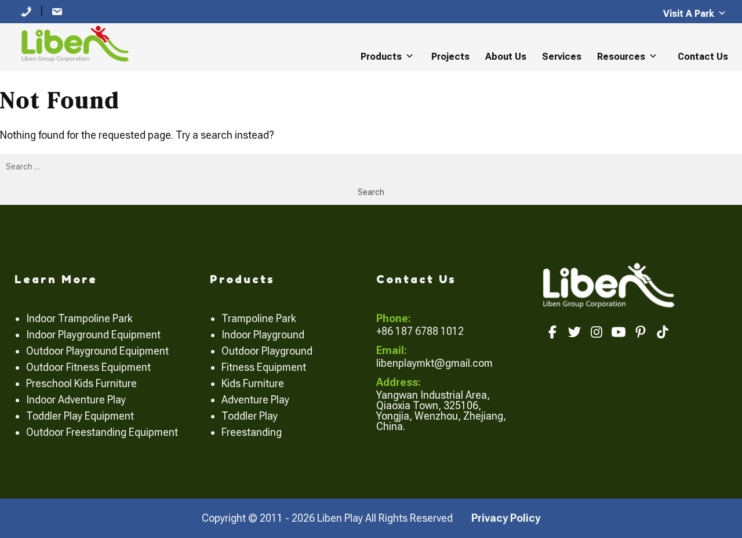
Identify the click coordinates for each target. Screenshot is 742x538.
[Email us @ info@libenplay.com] (57, 11)
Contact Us (703, 56)
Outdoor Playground (266, 351)
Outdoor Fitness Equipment (88, 367)
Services (561, 56)
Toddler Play (249, 416)
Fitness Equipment (263, 367)
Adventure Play (255, 399)
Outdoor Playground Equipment (97, 351)
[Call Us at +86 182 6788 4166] (26, 11)
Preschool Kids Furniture (81, 383)
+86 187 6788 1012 (420, 331)
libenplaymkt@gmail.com (434, 363)
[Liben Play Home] (72, 42)
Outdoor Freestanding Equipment (102, 432)
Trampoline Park (258, 318)
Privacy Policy (505, 518)
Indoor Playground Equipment (93, 334)
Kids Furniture (252, 383)
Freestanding (251, 432)
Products (381, 56)
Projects (450, 56)
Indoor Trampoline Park (79, 318)
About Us (505, 56)
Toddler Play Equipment (80, 416)
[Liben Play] (610, 284)
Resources (621, 56)
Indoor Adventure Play (76, 399)
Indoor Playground (262, 334)
